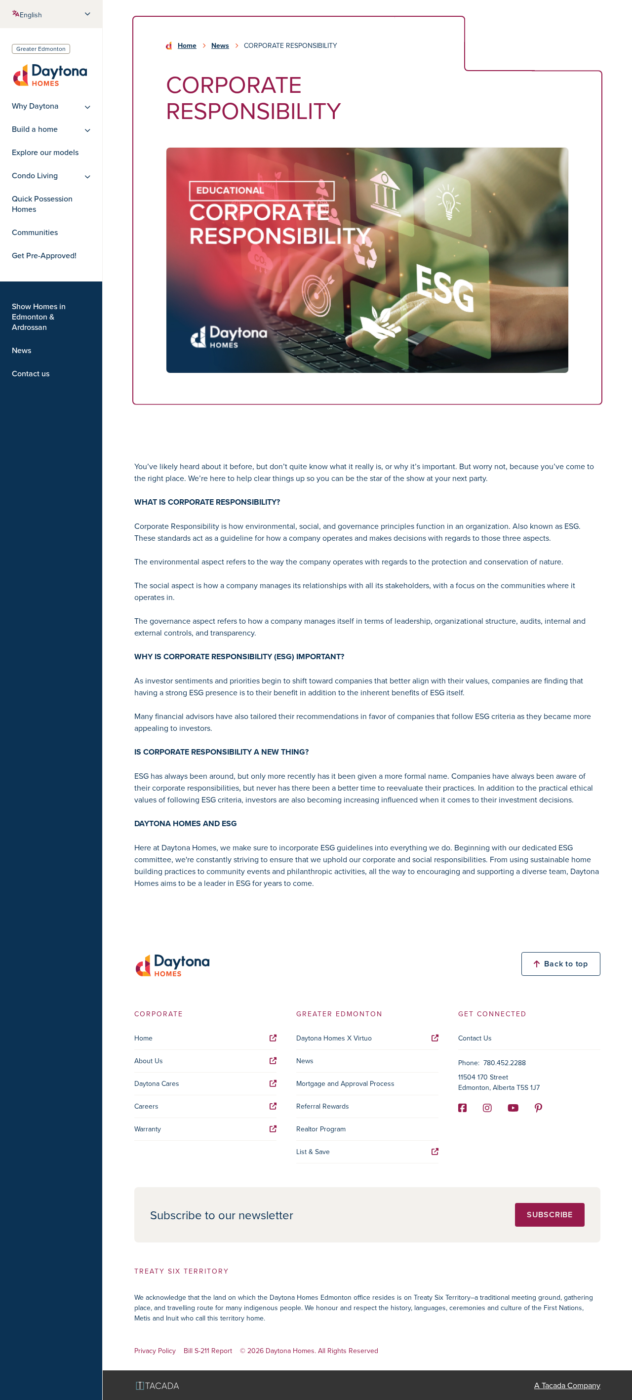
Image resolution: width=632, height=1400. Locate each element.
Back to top (566, 963)
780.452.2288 (504, 1063)
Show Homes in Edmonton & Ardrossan (39, 316)
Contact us (30, 373)
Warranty (147, 1129)
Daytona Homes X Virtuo (334, 1038)
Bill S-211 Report (208, 1351)
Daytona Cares (156, 1083)
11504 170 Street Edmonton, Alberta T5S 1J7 (499, 1082)
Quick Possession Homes (42, 204)
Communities (35, 232)
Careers (146, 1106)
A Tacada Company (567, 1385)
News (21, 350)
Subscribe (550, 1214)
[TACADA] (157, 1385)
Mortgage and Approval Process (345, 1083)
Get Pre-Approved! (44, 255)
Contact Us (475, 1038)
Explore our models (45, 152)
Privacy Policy (155, 1351)
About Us (148, 1061)
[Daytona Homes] (49, 74)
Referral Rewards (322, 1106)
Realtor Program (321, 1129)
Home (187, 45)
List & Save (313, 1152)
